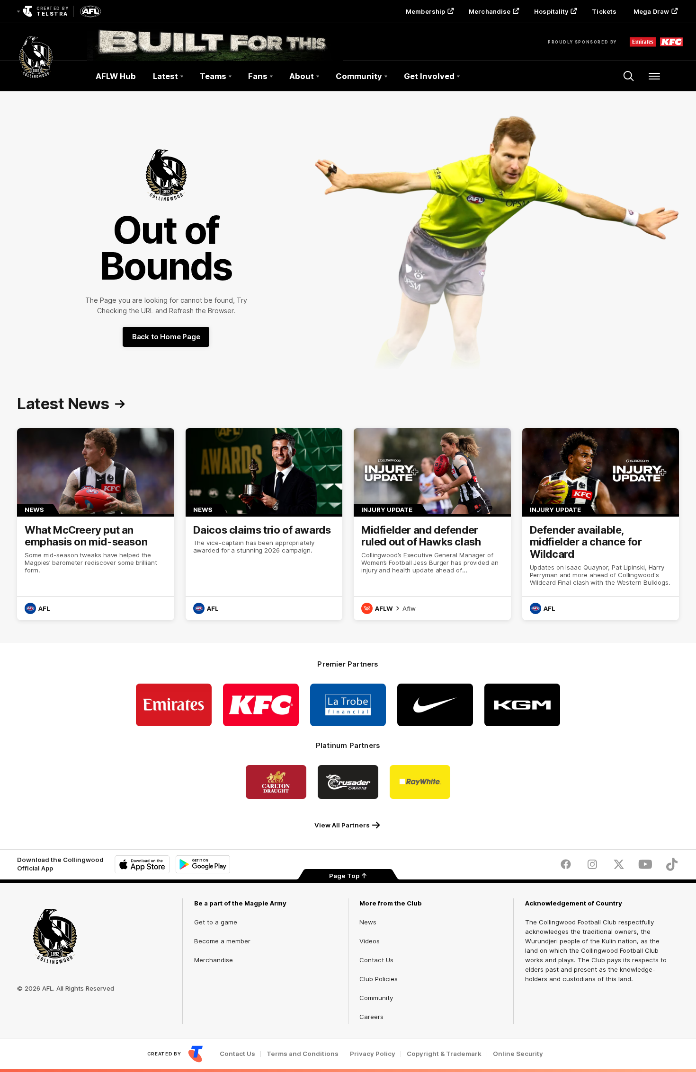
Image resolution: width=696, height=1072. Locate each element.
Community (376, 998)
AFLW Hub (116, 76)
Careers (371, 1016)
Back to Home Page (166, 336)
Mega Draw (651, 11)
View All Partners (342, 825)
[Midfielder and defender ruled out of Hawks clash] (432, 524)
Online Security (518, 1054)
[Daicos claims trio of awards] (264, 524)
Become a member (222, 941)
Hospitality (551, 11)
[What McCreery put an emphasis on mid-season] (95, 524)
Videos (369, 941)
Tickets (604, 11)
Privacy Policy (372, 1054)
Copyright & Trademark (444, 1054)
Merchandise (489, 11)
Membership (425, 11)
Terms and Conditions (303, 1054)
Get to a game (215, 922)
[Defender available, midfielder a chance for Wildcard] (600, 524)
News (367, 922)
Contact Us (376, 960)
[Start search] (628, 76)
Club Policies (378, 979)
